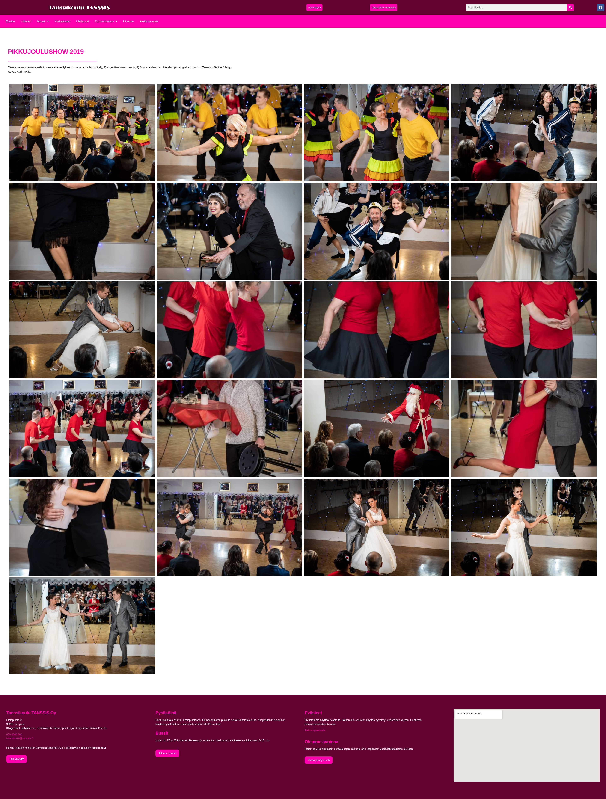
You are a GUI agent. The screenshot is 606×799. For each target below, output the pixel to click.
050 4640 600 (14, 734)
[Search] (570, 7)
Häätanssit (82, 21)
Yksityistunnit (62, 21)
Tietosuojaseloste (315, 730)
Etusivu (10, 21)
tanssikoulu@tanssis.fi (19, 738)
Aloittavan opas (149, 21)
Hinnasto (128, 21)
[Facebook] (600, 7)
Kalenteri (26, 21)
